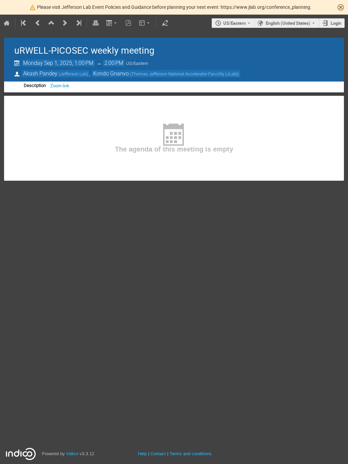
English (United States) (288, 23)
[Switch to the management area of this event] (165, 23)
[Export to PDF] (128, 23)
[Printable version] (95, 23)
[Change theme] (145, 23)
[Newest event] (78, 23)
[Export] (112, 23)
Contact (158, 454)
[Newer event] (65, 23)
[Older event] (38, 23)
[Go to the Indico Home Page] (7, 23)
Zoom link (59, 86)
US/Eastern (234, 23)
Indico (72, 454)
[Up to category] (51, 23)
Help (142, 454)
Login (336, 23)
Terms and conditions (191, 454)
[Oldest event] (24, 23)
